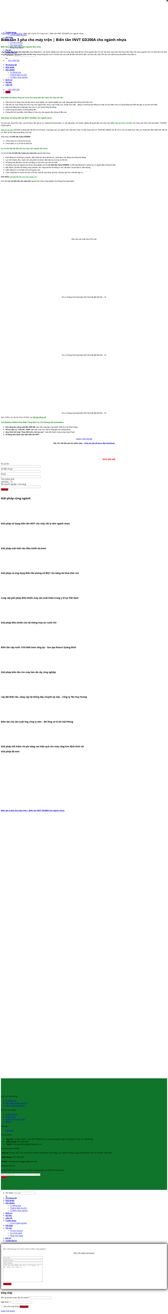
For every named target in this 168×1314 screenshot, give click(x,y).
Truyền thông (11, 1114)
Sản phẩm (10, 1203)
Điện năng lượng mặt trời (16, 1103)
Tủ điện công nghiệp (19, 1210)
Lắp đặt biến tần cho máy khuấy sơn (23, 177)
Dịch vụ (8, 1213)
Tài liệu (8, 1122)
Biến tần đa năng (7, 130)
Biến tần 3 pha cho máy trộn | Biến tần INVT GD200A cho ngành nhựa (32, 810)
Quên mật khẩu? (8, 1311)
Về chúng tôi (11, 1198)
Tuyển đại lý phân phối (15, 1119)
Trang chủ (5, 33)
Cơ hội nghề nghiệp (18, 35)
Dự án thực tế (39, 417)
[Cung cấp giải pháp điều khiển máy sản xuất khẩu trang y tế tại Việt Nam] (18, 593)
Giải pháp (9, 1200)
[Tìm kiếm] (6, 1196)
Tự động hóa (16, 33)
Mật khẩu (5, 1302)
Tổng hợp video (16, 1235)
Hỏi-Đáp (9, 1225)
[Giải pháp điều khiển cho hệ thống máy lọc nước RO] (18, 618)
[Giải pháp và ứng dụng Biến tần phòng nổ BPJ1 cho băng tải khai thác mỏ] (18, 568)
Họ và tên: (5, 463)
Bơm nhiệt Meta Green (15, 1105)
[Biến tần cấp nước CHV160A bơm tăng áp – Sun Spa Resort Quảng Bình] (18, 642)
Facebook (9, 1130)
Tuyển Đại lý (11, 1240)
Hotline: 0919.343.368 (84, 439)
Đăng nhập (24, 1307)
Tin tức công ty (16, 42)
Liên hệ (8, 1218)
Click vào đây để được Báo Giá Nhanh (99, 443)
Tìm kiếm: (9, 1193)
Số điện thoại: (7, 469)
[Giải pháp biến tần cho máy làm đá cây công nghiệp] (18, 667)
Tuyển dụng (10, 1117)
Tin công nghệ (16, 1233)
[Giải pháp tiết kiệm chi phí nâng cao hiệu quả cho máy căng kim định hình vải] (18, 741)
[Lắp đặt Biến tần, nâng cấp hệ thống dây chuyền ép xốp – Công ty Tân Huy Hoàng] (18, 692)
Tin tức (8, 1228)
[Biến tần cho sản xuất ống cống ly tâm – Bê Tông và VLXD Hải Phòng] (18, 717)
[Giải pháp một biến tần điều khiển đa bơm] (18, 543)
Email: (3, 474)
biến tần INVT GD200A (123, 123)
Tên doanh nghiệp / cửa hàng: (13, 484)
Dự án (8, 50)
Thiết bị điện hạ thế (18, 1208)
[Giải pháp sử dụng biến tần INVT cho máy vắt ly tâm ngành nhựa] (18, 519)
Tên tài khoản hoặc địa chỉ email (15, 1297)
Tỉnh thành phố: (8, 479)
